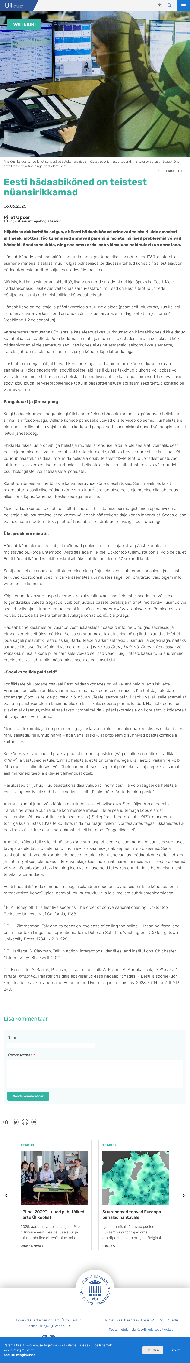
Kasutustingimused (20, 1355)
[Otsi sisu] (169, 5)
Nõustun (152, 1350)
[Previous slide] (6, 1195)
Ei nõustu (175, 1350)
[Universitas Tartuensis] (14, 6)
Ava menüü (183, 5)
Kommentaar (21, 1055)
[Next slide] (183, 1195)
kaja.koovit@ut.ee (161, 1330)
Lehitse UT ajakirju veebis (46, 1326)
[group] (54, 1195)
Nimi (11, 1037)
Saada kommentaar (28, 1096)
